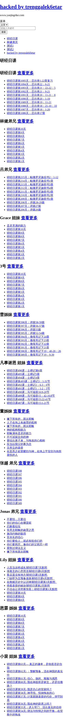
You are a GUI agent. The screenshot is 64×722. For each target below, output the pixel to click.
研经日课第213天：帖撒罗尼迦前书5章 (30, 184)
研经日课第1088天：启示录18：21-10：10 (32, 105)
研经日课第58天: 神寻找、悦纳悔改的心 (31, 692)
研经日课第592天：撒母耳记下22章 (28, 343)
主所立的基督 (15, 447)
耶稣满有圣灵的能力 (19, 433)
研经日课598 (14, 470)
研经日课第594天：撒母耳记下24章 (28, 336)
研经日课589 (14, 503)
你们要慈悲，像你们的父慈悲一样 (27, 544)
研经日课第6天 (16, 143)
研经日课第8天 (16, 136)
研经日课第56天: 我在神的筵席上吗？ (29, 703)
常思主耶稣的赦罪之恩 (20, 530)
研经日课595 (14, 481)
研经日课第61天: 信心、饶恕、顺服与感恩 (32, 678)
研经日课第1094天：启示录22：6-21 (28, 84)
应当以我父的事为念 (19, 444)
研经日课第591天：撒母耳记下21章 (28, 347)
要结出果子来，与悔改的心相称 (26, 440)
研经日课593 (14, 488)
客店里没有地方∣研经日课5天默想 (27, 574)
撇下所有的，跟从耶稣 (20, 418)
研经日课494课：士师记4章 (23, 377)
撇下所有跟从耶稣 (18, 551)
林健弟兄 (12, 42)
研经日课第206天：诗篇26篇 (24, 209)
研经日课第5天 (16, 146)
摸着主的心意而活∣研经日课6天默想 (28, 571)
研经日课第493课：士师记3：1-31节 (28, 381)
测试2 (10, 49)
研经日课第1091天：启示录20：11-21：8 (31, 95)
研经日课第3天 (16, 154)
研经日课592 (14, 492)
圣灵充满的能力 (16, 225)
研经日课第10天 (16, 128)
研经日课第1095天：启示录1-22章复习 (30, 80)
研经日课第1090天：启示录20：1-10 (28, 98)
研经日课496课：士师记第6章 (24, 370)
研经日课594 (14, 485)
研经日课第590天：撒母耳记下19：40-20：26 (34, 351)
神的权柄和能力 (16, 429)
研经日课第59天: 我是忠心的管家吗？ (29, 689)
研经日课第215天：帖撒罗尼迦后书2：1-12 (32, 177)
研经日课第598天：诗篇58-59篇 (26, 322)
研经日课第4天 (16, 150)
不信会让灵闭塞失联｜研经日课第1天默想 (32, 589)
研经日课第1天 (16, 161)
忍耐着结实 (13, 526)
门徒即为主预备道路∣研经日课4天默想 (31, 578)
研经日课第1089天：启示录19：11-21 (29, 102)
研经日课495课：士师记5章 (23, 374)
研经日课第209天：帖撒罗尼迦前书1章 (30, 198)
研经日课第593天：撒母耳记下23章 (28, 340)
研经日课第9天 (16, 132)
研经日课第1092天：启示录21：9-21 (28, 91)
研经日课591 (14, 496)
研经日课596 (14, 478)
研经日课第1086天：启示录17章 (26, 113)
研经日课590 (14, 499)
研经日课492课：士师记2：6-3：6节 (28, 384)
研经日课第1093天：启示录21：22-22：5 (31, 87)
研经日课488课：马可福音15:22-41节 (29, 399)
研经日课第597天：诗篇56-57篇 (26, 325)
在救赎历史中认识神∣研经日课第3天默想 (32, 582)
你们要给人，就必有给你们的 (24, 540)
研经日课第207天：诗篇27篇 (24, 206)
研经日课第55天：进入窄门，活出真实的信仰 (34, 707)
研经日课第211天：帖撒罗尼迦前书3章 (30, 191)
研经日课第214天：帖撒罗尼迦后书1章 (30, 180)
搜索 (3, 32)
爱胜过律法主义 (16, 548)
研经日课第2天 (16, 157)
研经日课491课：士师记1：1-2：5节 (28, 388)
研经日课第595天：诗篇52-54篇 (26, 333)
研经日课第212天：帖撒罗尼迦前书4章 (30, 188)
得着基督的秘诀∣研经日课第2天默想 (28, 585)
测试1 (10, 45)
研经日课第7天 (16, 139)
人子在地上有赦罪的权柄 (22, 422)
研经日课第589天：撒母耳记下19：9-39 (30, 354)
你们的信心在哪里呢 (19, 522)
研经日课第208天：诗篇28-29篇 (26, 202)
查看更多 (25, 73)
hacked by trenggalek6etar (21, 52)
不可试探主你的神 (18, 436)
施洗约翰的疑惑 (16, 533)
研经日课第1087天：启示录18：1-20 (28, 109)
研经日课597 (14, 474)
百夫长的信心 (15, 537)
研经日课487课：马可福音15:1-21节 (28, 402)
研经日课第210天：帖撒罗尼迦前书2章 (30, 195)
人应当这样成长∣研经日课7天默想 (27, 567)
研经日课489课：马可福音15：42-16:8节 (31, 395)
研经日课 (12, 38)
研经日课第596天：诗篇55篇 (24, 329)
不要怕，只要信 (16, 519)
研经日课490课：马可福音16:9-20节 (28, 392)
